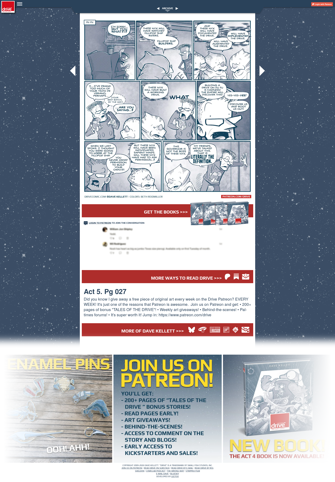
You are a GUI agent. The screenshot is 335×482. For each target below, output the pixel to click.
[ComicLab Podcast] (227, 330)
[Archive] (167, 10)
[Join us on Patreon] (227, 277)
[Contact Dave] (245, 330)
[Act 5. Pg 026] (72, 70)
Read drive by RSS (204, 468)
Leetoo (175, 476)
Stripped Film (193, 471)
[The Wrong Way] (236, 330)
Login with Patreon (323, 4)
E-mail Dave (162, 474)
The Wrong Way (175, 471)
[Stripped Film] (215, 330)
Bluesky (174, 474)
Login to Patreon (100, 223)
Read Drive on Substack (157, 468)
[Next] (177, 8)
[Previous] (158, 8)
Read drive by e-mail (182, 468)
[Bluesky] (191, 330)
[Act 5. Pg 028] (262, 70)
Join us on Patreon (132, 468)
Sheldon (139, 471)
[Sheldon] (203, 330)
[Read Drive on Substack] (237, 277)
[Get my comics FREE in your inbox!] (245, 277)
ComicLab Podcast (155, 471)
